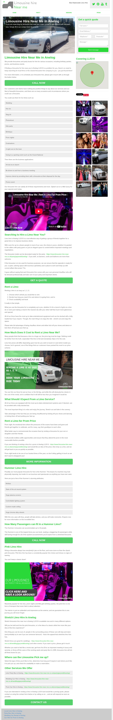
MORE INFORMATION (38, 461)
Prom (98, 12)
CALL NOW (38, 83)
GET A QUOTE (38, 280)
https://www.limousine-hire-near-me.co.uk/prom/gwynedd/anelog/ (46, 687)
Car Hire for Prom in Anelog (14, 717)
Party (38, 12)
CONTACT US (39, 702)
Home (14, 12)
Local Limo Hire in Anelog (13, 711)
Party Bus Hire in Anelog (12, 713)
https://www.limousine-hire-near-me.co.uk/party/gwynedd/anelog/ (47, 673)
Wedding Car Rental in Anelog (14, 715)
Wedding (69, 12)
